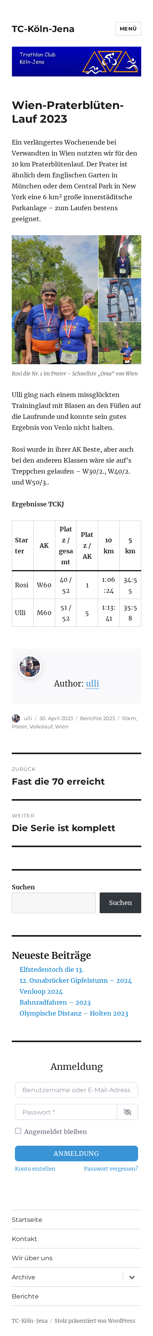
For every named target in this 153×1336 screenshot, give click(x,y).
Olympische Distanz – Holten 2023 (74, 1013)
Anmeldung (76, 1153)
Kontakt (24, 1239)
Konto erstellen (35, 1169)
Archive (23, 1277)
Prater (19, 726)
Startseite (27, 1219)
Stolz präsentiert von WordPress (95, 1321)
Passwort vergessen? (111, 1169)
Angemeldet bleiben (55, 1132)
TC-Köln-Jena (43, 28)
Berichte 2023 (97, 718)
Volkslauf (41, 726)
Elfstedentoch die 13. (52, 969)
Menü (128, 28)
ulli (92, 684)
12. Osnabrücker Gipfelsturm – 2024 (76, 980)
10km (129, 718)
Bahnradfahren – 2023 (55, 1002)
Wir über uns (32, 1258)
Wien (62, 726)
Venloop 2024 (41, 991)
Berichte (25, 1296)
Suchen (23, 887)
